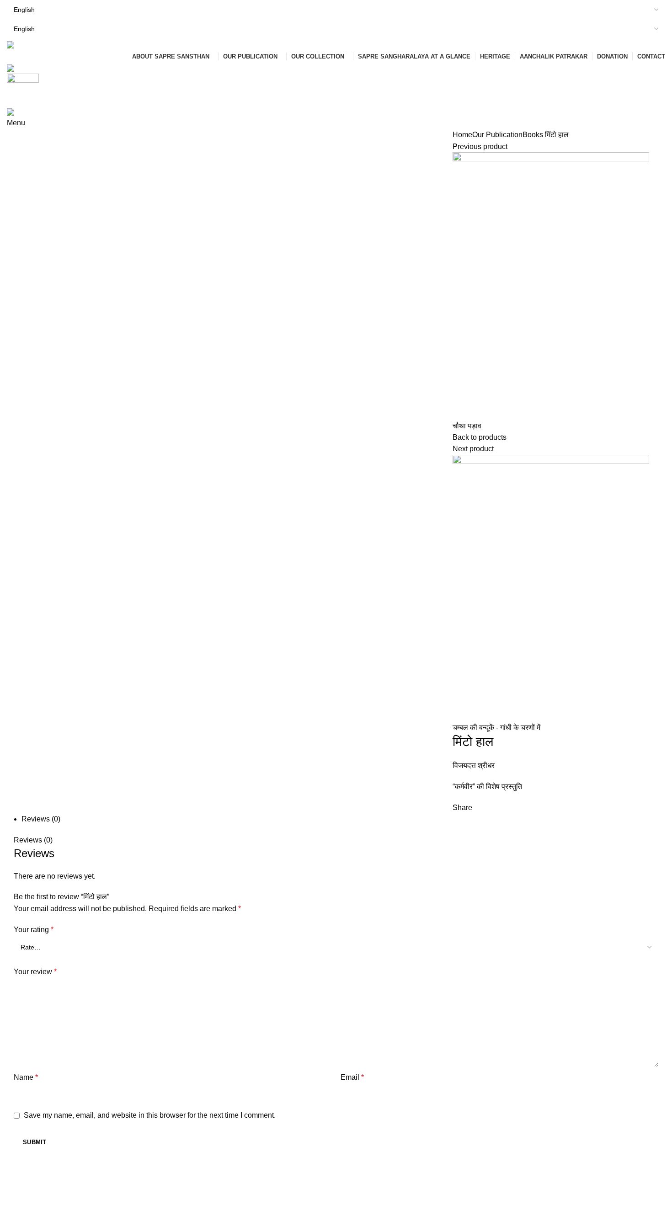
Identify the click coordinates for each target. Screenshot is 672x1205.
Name (26, 1077)
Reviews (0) (40, 819)
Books (533, 135)
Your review (35, 972)
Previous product (480, 146)
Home (462, 135)
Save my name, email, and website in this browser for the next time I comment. (150, 1115)
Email (352, 1077)
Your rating (33, 929)
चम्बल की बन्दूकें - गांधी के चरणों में (496, 727)
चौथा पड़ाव (467, 426)
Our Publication (497, 135)
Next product (473, 449)
